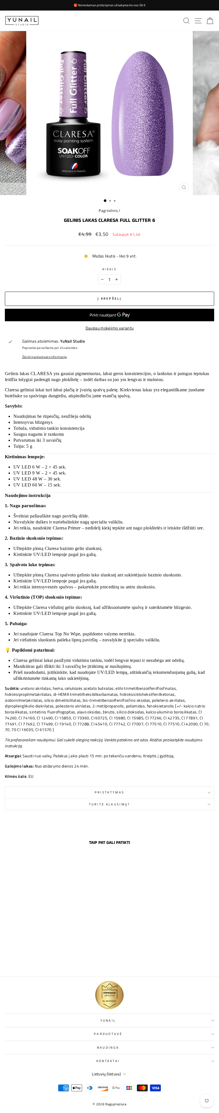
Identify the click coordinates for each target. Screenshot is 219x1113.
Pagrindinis (108, 210)
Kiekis (109, 269)
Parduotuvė (108, 1033)
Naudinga (108, 1047)
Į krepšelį (45, 959)
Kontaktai (108, 1060)
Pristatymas (109, 792)
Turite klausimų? (109, 804)
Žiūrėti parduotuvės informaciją (44, 357)
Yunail (108, 1020)
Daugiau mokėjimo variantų (110, 328)
